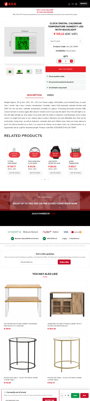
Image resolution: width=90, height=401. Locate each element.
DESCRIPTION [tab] (34, 95)
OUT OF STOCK (65, 69)
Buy (84, 395)
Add (75, 395)
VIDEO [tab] (50, 95)
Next (87, 159)
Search (83, 4)
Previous (2, 159)
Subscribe (64, 262)
